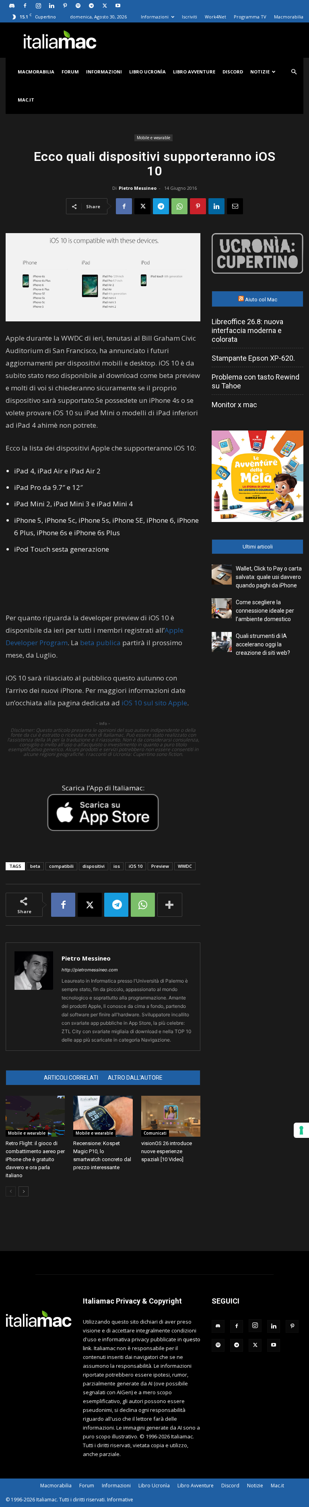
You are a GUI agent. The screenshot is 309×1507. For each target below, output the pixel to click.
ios (116, 866)
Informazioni (155, 17)
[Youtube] (118, 5)
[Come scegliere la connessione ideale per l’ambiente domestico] (222, 608)
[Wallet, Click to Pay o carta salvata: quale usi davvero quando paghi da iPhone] (222, 575)
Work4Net (215, 17)
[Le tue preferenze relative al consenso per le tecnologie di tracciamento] (301, 1130)
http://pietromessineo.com (90, 970)
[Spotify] (78, 5)
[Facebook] (25, 5)
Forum (70, 72)
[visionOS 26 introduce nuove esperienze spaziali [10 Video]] (170, 1116)
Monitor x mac (234, 404)
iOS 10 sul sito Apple (154, 702)
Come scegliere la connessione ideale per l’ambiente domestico (265, 610)
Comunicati (155, 1133)
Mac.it (26, 100)
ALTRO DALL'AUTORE (135, 1077)
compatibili (61, 866)
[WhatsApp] (179, 206)
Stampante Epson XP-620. (253, 358)
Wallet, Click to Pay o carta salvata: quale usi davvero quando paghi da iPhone (269, 577)
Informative (120, 1499)
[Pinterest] (65, 5)
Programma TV (250, 17)
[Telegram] (91, 5)
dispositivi (93, 866)
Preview (160, 866)
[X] (105, 5)
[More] (169, 905)
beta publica (100, 642)
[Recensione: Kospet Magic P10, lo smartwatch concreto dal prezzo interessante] (102, 1116)
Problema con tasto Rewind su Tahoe (255, 381)
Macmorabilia (288, 17)
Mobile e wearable (153, 137)
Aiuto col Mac (261, 299)
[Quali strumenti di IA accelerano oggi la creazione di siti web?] (222, 642)
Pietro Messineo (138, 188)
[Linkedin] (51, 5)
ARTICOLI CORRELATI (71, 1077)
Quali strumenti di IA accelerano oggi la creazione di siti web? (263, 644)
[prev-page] (11, 1191)
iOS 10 (135, 866)
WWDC (185, 866)
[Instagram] (38, 5)
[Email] (235, 206)
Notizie (260, 72)
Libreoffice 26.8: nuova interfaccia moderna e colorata (247, 330)
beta (35, 866)
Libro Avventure (194, 72)
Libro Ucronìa (147, 72)
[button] (293, 72)
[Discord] (12, 5)
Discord (232, 72)
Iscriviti (189, 17)
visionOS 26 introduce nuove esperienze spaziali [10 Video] (166, 1151)
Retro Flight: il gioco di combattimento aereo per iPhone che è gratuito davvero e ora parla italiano (35, 1159)
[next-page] (24, 1191)
